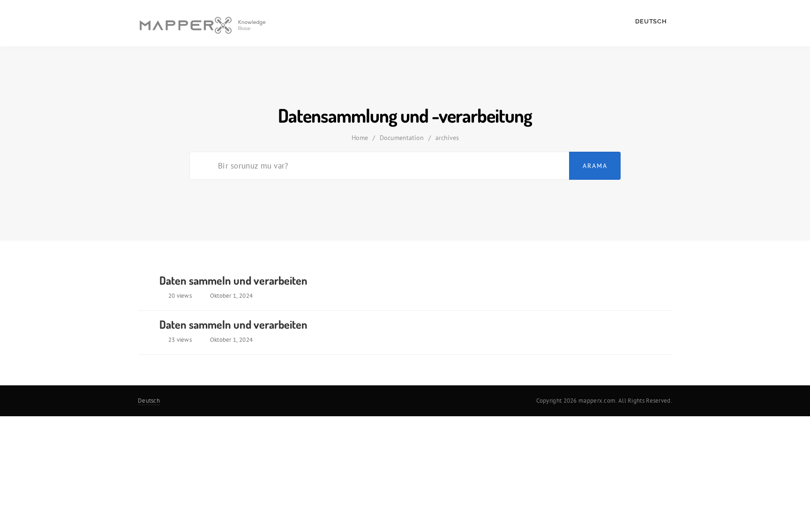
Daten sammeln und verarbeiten (233, 280)
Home (360, 137)
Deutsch (652, 21)
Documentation (402, 137)
